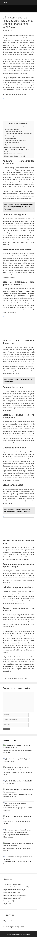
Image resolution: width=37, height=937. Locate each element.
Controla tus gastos (10, 138)
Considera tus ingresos (11, 129)
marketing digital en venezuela (13, 895)
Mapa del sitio (7, 921)
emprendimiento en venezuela (13, 890)
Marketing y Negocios (10, 898)
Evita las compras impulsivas (13, 154)
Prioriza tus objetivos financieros (14, 136)
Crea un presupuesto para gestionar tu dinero (18, 133)
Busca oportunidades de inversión (15, 156)
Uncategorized (8, 901)
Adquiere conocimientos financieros (15, 127)
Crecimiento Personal (10, 884)
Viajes (5, 903)
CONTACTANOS (8, 915)
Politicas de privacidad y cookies (14, 927)
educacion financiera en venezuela (16, 678)
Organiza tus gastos (10, 145)
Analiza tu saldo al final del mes (14, 147)
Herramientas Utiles (9, 892)
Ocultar (25, 123)
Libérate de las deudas (11, 142)
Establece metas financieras (13, 131)
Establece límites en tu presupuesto (15, 140)
